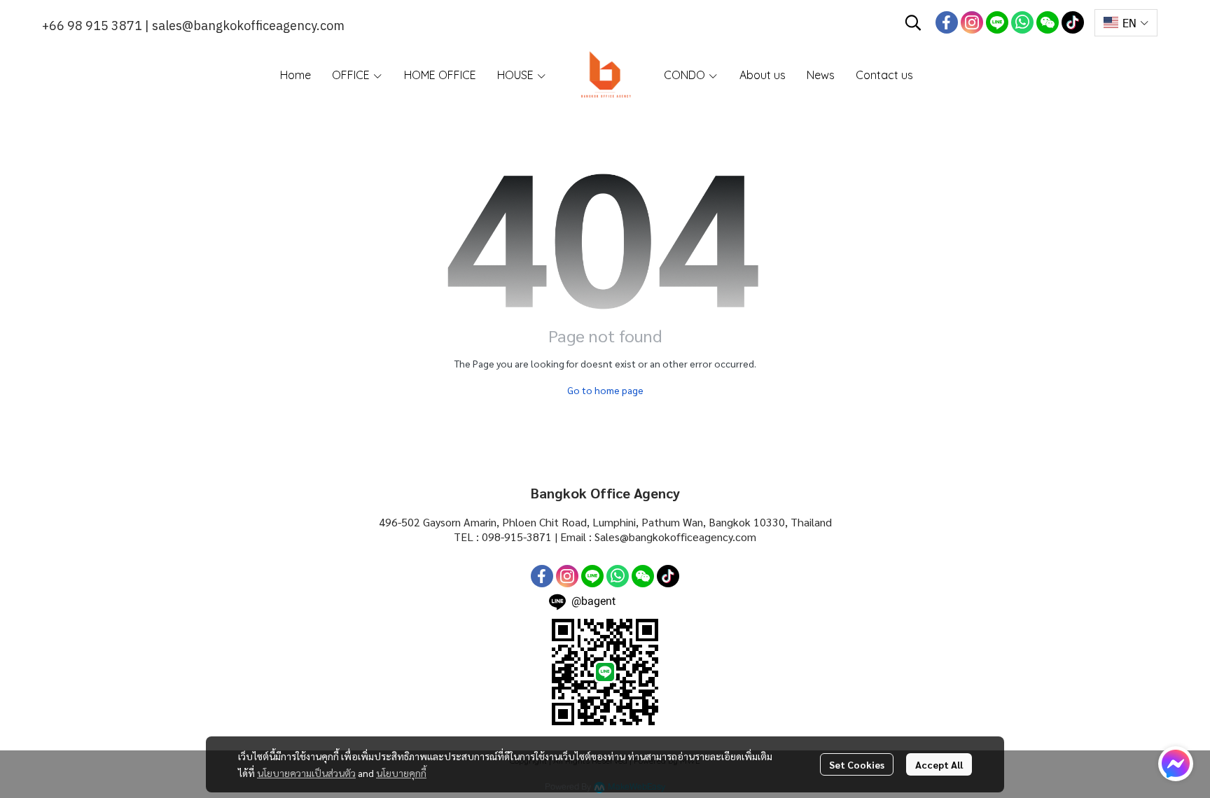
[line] (997, 22)
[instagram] (972, 22)
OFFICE (352, 75)
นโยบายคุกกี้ (401, 772)
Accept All (939, 764)
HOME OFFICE (440, 75)
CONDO (686, 75)
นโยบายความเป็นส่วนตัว (306, 772)
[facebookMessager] (1176, 764)
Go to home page (605, 390)
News (821, 75)
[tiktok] (1073, 22)
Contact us (884, 75)
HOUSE (516, 75)
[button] (913, 22)
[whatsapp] (1022, 22)
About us (762, 75)
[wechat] (1047, 22)
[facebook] (947, 22)
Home (295, 75)
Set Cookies (856, 764)
